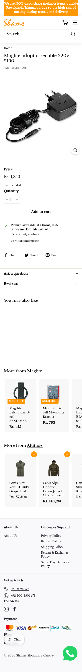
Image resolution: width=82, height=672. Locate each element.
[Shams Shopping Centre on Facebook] (14, 609)
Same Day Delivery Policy (55, 564)
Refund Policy (51, 541)
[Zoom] (75, 150)
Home (8, 48)
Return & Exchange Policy (55, 554)
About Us (10, 535)
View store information (25, 240)
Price (8, 169)
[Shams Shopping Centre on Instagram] (6, 609)
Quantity (11, 191)
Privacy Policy (51, 535)
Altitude (35, 445)
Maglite (34, 370)
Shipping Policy (52, 547)
